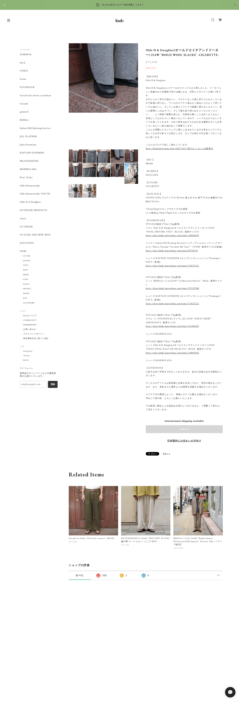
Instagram (28, 351)
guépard (24, 111)
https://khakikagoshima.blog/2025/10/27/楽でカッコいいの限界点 (179, 148)
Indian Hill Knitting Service (35, 128)
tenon (23, 218)
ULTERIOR (26, 226)
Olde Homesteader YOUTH (35, 193)
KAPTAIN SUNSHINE (32, 152)
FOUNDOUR (27, 87)
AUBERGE (26, 54)
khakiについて (30, 315)
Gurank (24, 103)
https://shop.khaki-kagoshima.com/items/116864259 (172, 235)
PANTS (26, 284)
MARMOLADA (28, 169)
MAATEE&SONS (29, 161)
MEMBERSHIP (30, 325)
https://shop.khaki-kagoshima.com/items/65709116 (172, 250)
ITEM (23, 251)
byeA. (23, 62)
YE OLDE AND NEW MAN (35, 234)
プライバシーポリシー (33, 334)
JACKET (27, 260)
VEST (25, 279)
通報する (166, 454)
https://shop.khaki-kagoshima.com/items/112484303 (172, 326)
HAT (25, 298)
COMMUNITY (30, 320)
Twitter (26, 355)
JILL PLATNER (28, 136)
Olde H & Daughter (30, 202)
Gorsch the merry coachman (35, 95)
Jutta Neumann (28, 144)
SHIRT (26, 274)
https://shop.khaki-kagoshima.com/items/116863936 (172, 353)
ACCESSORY (29, 303)
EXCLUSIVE (27, 243)
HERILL (24, 120)
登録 (53, 384)
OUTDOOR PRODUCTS (33, 210)
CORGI (24, 70)
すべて (80, 575)
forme (23, 79)
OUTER (26, 256)
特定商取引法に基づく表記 (35, 338)
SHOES (26, 293)
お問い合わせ (29, 329)
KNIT (25, 270)
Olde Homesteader (30, 185)
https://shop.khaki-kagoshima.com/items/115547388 (172, 288)
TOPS (25, 265)
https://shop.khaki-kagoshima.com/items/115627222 (172, 266)
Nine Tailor (26, 177)
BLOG (26, 360)
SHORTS (27, 289)
